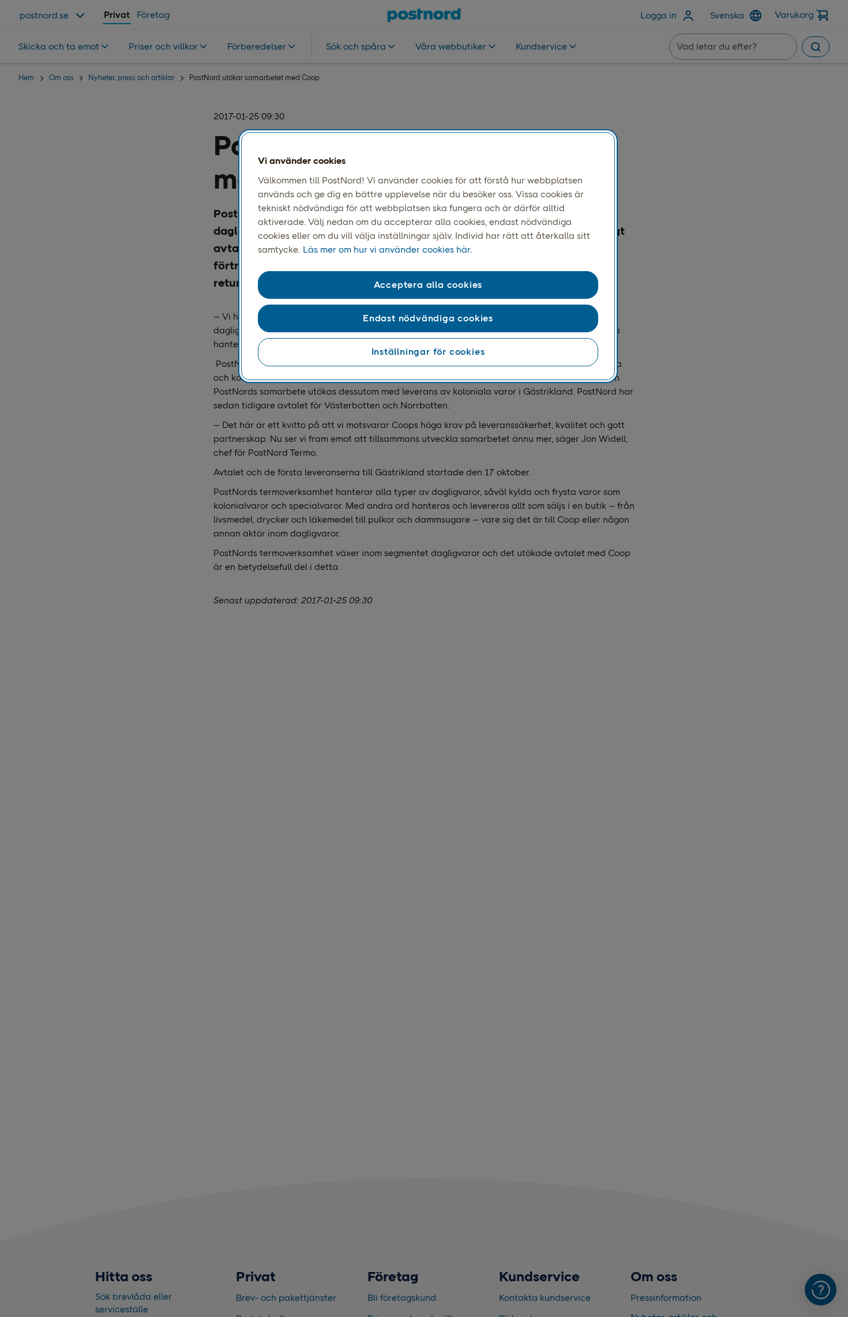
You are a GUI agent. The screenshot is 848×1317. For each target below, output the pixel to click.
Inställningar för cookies (428, 351)
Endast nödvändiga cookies (428, 318)
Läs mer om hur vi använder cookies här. (387, 249)
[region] (428, 256)
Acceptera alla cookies (428, 284)
